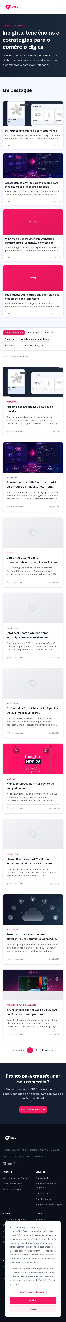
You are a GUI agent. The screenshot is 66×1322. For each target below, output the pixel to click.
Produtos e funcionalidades (34, 339)
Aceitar (33, 1300)
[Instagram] (15, 1163)
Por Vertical (42, 1178)
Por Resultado (43, 1193)
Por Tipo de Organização (49, 1204)
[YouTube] (10, 1163)
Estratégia (33, 332)
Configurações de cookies (33, 1291)
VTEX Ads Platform (12, 1183)
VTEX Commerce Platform (16, 1178)
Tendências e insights (31, 345)
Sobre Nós (41, 1219)
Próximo (46, 1050)
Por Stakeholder (44, 1199)
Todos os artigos (13, 332)
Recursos (10, 345)
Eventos (49, 332)
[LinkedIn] (4, 1163)
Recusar (33, 1308)
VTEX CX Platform (12, 1189)
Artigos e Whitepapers (14, 1219)
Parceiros (10, 339)
